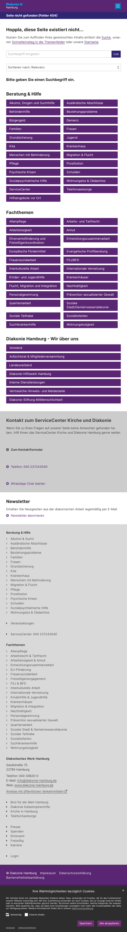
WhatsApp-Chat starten (28, 483)
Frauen (72, 129)
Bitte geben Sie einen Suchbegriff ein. (40, 79)
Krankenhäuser (77, 277)
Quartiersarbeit (20, 303)
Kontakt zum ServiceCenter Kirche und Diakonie (58, 420)
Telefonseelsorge (79, 189)
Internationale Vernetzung (85, 268)
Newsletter (18, 501)
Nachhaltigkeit (77, 286)
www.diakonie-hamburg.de (33, 785)
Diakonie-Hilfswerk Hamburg (30, 374)
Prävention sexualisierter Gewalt (90, 294)
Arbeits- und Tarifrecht (83, 221)
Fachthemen (19, 212)
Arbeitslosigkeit (20, 230)
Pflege (14, 163)
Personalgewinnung (23, 294)
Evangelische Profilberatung (87, 251)
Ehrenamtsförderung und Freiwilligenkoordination (27, 241)
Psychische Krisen (22, 172)
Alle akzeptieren (109, 923)
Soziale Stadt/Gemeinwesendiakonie (88, 305)
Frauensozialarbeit (22, 260)
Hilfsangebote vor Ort (25, 198)
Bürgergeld (17, 120)
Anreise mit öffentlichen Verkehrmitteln (35, 791)
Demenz (73, 120)
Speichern (85, 923)
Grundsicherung (20, 137)
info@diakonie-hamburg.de (37, 780)
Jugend (72, 137)
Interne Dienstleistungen (27, 382)
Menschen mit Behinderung (29, 155)
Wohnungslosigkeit (80, 324)
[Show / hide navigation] (118, 6)
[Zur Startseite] (14, 6)
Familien (15, 129)
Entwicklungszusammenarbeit (88, 238)
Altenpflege (17, 221)
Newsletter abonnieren (27, 515)
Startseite (91, 42)
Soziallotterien (77, 316)
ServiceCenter (19, 189)
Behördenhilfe (19, 111)
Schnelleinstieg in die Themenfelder (38, 42)
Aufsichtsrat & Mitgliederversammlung (36, 356)
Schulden (73, 172)
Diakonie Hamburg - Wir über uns (42, 338)
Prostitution (75, 163)
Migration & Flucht (80, 155)
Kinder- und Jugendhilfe (27, 277)
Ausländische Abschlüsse (85, 103)
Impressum (10, 928)
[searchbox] (59, 54)
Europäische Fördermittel (27, 251)
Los (116, 54)
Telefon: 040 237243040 (29, 467)
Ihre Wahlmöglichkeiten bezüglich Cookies (63, 891)
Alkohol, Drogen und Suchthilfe (32, 103)
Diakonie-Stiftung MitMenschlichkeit (36, 400)
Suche (106, 37)
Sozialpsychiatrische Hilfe (28, 181)
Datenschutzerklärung (27, 928)
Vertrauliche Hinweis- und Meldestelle (37, 391)
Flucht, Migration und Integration (33, 286)
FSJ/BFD (73, 260)
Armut (71, 230)
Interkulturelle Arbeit (24, 268)
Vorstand (15, 348)
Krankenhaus (76, 146)
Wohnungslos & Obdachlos (86, 181)
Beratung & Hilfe (23, 94)
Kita (12, 146)
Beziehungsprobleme (82, 111)
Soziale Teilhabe (21, 316)
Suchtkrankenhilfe (22, 324)
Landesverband (20, 365)
